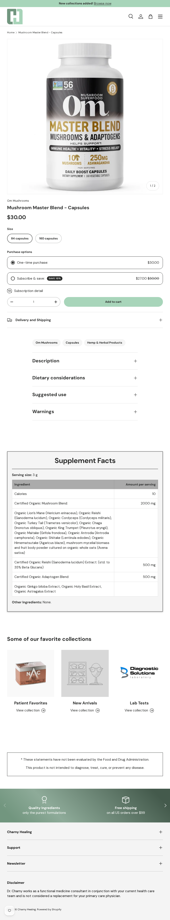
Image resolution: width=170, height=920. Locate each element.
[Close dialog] (160, 424)
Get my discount (44, 481)
